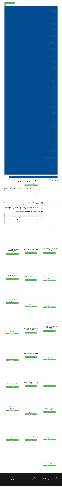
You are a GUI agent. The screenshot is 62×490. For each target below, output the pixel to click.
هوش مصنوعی (52, 109)
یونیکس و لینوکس (52, 112)
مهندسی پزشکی (52, 36)
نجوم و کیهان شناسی (51, 63)
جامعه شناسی (52, 76)
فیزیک (54, 62)
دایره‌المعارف (53, 134)
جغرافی (53, 69)
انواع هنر (53, 17)
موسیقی (53, 13)
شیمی (54, 64)
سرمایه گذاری (53, 137)
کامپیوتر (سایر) (52, 120)
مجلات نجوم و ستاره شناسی (50, 159)
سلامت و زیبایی (53, 126)
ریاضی (54, 61)
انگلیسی (53, 82)
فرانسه (53, 83)
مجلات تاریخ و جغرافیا (51, 169)
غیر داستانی (53, 145)
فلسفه (54, 75)
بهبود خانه (53, 128)
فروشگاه (45, 479)
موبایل (54, 114)
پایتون (54, 100)
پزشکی (53, 67)
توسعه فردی (53, 144)
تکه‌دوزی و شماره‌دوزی (51, 24)
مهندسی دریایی (52, 50)
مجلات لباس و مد (52, 150)
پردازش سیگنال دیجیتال (51, 56)
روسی (54, 88)
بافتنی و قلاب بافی (52, 23)
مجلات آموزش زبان (52, 172)
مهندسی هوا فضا (52, 35)
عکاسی (53, 9)
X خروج (61, 486)
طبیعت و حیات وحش (52, 132)
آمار (54, 74)
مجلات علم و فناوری (51, 160)
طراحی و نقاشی (52, 10)
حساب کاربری (34, 479)
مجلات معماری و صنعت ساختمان (50, 157)
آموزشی (54, 139)
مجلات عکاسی (52, 152)
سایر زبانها (53, 92)
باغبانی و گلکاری (52, 121)
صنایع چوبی (53, 19)
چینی (54, 89)
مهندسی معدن (52, 49)
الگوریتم (53, 113)
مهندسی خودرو (52, 41)
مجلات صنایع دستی (52, 151)
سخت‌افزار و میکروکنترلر (51, 115)
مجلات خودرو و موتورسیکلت (50, 164)
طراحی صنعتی (52, 38)
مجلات (54, 147)
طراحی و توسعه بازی (51, 102)
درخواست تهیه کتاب (44, 477)
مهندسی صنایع (52, 42)
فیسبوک (13, 477)
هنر (48, 176)
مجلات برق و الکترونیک (51, 163)
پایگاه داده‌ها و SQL (52, 107)
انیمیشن (53, 12)
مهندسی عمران (52, 31)
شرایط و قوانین (33, 477)
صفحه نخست (53, 6)
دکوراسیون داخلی (52, 127)
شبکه (54, 106)
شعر (54, 16)
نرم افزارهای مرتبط (33, 476)
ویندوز (54, 105)
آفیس (54, 95)
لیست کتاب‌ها (45, 478)
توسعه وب (53, 101)
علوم (33, 176)
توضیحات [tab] (55, 202)
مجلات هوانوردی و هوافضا (51, 158)
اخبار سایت (45, 476)
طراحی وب (53, 96)
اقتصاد (54, 73)
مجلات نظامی (52, 166)
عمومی (53, 80)
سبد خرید (34, 478)
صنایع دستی (53, 18)
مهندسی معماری (52, 30)
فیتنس (54, 125)
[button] (49, 253)
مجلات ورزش (52, 170)
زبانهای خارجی (53, 81)
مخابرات (53, 55)
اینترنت (54, 138)
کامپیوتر (54, 93)
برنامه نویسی (53, 99)
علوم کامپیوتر (53, 119)
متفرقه (54, 146)
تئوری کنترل (53, 54)
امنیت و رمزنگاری (52, 108)
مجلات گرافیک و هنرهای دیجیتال (50, 153)
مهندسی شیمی (52, 37)
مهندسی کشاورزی (52, 45)
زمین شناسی (53, 68)
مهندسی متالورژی (52, 48)
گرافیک (53, 11)
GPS (54, 57)
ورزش (54, 124)
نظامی (54, 133)
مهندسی (54, 29)
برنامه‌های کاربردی (52, 118)
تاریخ (54, 70)
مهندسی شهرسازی (52, 43)
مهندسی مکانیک (52, 32)
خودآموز (54, 131)
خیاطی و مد (53, 22)
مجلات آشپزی (52, 171)
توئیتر (14, 478)
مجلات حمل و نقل (52, 165)
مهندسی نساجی (52, 51)
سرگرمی (54, 140)
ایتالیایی (53, 87)
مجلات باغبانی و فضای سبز (50, 156)
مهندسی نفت (53, 44)
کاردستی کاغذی (52, 25)
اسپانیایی (53, 86)
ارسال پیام (13, 479)
